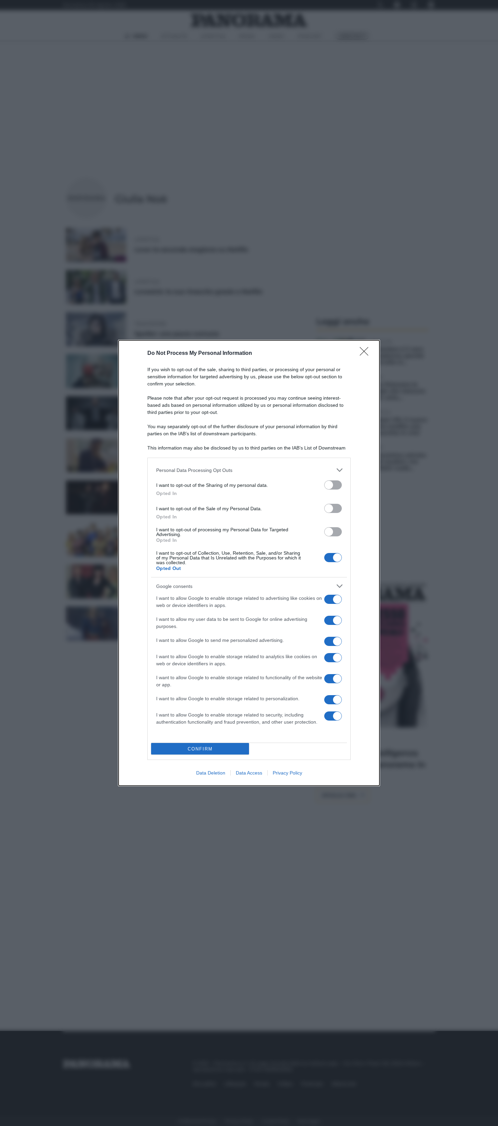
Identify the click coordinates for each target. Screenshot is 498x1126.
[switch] (333, 485)
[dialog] (249, 563)
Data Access (249, 773)
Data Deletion (210, 773)
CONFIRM (200, 748)
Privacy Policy (287, 773)
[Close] (366, 353)
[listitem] (249, 470)
